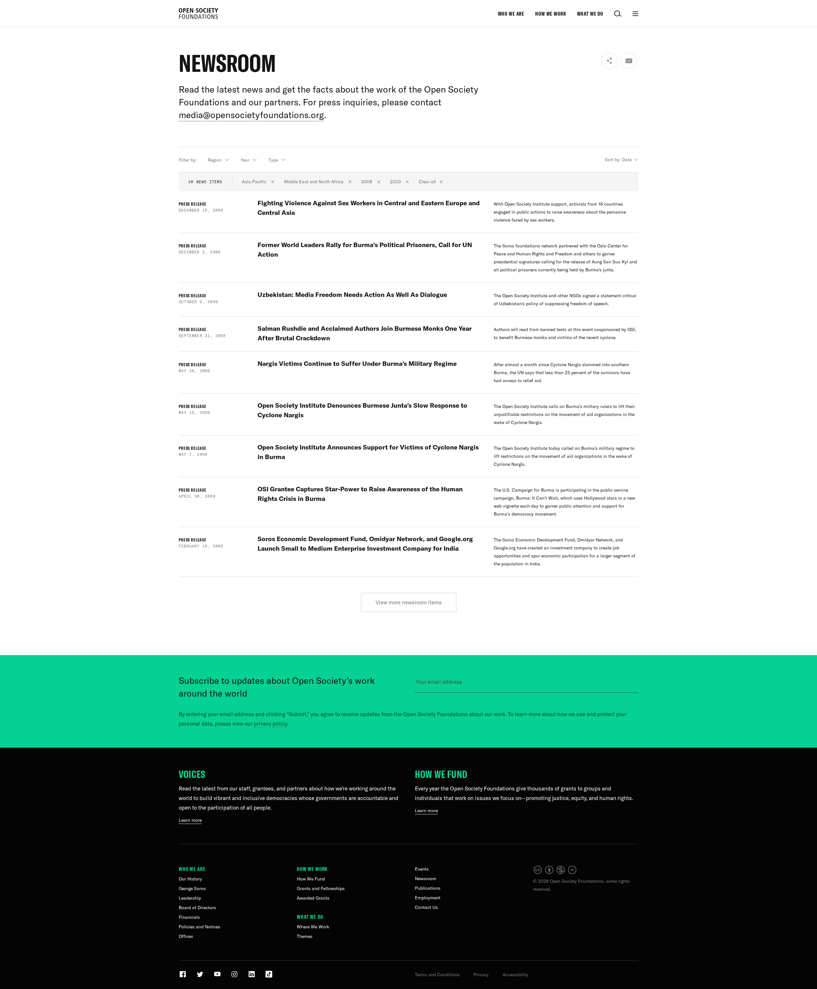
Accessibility (515, 975)
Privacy (481, 975)
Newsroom (425, 878)
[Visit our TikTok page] (269, 976)
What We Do (590, 13)
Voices (192, 774)
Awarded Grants (313, 898)
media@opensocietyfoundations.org (251, 114)
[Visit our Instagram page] (235, 976)
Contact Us (426, 907)
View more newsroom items (409, 602)
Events (422, 869)
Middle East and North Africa (314, 182)
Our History (190, 879)
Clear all (427, 182)
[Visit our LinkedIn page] (252, 976)
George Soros (192, 888)
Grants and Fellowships (321, 888)
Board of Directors (197, 907)
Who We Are (511, 13)
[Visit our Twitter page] (200, 976)
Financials (189, 917)
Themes (304, 936)
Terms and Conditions (437, 975)
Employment (427, 898)
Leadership (190, 898)
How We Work (550, 13)
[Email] (629, 61)
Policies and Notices (199, 927)
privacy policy (270, 723)
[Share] (610, 61)
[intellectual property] (555, 873)
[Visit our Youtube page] (217, 976)
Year (245, 160)
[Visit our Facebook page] (183, 976)
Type (273, 160)
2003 (396, 182)
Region (214, 160)
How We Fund (441, 774)
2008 (367, 182)
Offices (186, 936)
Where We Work (313, 927)
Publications (427, 888)
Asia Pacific (254, 182)
